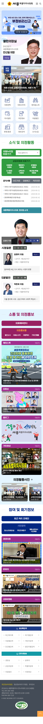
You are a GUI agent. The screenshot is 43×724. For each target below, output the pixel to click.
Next (26, 32)
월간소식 (8, 335)
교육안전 (21, 172)
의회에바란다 (21, 323)
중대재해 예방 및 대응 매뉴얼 (12, 197)
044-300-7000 (9, 691)
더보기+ (37, 343)
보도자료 (16, 181)
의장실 (6, 58)
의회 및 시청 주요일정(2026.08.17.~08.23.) (16, 194)
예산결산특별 (33, 172)
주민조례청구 (21, 530)
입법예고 (26, 181)
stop (30, 240)
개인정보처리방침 (7, 684)
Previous (27, 240)
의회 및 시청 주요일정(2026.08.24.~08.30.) (16, 190)
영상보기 (18, 254)
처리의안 (36, 181)
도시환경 (9, 172)
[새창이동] (21, 365)
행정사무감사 (34, 530)
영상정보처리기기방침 (20, 684)
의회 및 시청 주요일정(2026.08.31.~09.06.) (16, 187)
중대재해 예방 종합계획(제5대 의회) (14, 201)
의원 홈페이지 (23, 152)
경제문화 (34, 166)
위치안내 (31, 684)
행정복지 (21, 166)
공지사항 (6, 181)
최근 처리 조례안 (21, 518)
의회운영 (9, 166)
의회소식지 (16, 335)
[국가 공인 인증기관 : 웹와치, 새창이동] (21, 705)
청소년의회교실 (9, 530)
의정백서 (26, 335)
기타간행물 (35, 335)
